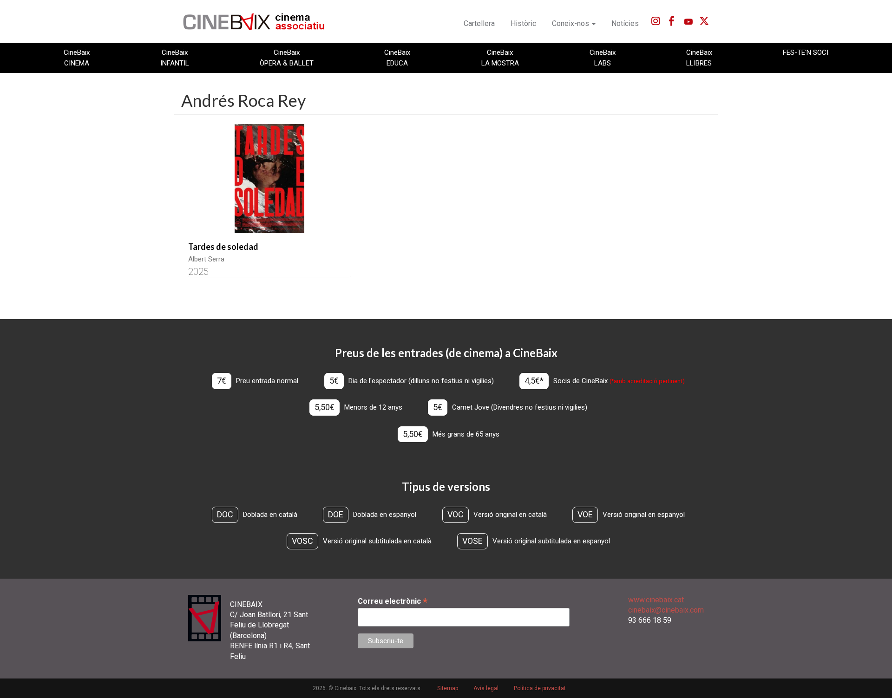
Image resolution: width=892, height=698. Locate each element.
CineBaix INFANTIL (174, 57)
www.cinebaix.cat (656, 599)
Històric (523, 23)
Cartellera (479, 23)
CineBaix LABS (603, 57)
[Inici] (259, 21)
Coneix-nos (571, 23)
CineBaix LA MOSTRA (500, 57)
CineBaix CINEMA (77, 57)
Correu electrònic (392, 601)
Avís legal (485, 688)
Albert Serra (206, 259)
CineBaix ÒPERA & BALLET (287, 57)
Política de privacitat (540, 688)
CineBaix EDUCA (397, 57)
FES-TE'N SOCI (805, 52)
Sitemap (447, 688)
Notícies (625, 23)
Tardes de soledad (223, 246)
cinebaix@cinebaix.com (666, 610)
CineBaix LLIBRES (699, 57)
